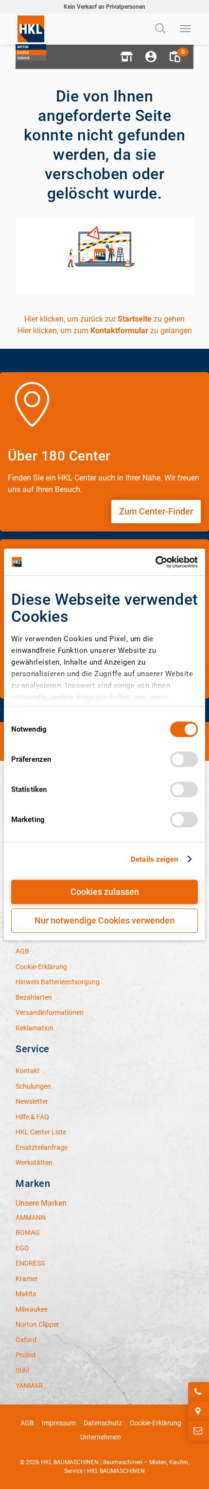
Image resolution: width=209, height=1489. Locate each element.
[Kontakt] (198, 1430)
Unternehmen (100, 1437)
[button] (126, 57)
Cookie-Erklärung (155, 1423)
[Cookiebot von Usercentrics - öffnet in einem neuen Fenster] (155, 562)
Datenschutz (103, 1423)
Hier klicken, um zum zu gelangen (104, 330)
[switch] (184, 759)
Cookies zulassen (104, 892)
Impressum (59, 1423)
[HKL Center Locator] (198, 1411)
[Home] (31, 37)
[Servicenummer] (198, 1392)
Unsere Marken (41, 1203)
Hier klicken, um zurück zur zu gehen (104, 319)
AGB (27, 1423)
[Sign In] (151, 57)
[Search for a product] (161, 29)
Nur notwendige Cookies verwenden (104, 920)
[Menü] (186, 29)
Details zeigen (154, 859)
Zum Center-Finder (156, 511)
